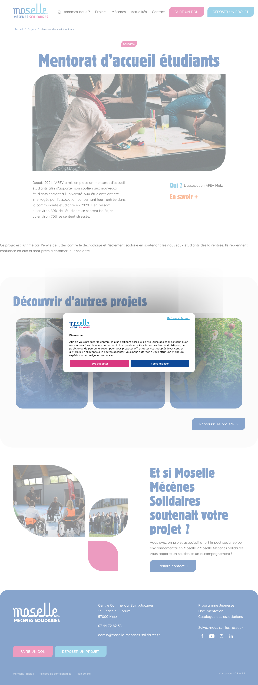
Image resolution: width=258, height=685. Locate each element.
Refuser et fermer (178, 318)
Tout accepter (99, 363)
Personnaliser (160, 363)
